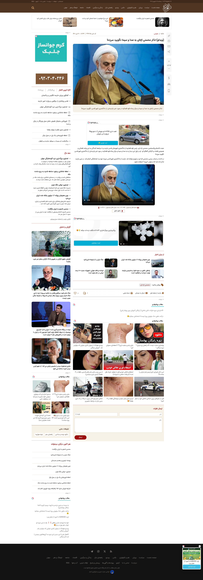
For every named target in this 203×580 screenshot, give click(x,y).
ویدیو (117, 7)
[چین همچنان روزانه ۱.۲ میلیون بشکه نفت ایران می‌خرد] (157, 263)
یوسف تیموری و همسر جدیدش (60, 460)
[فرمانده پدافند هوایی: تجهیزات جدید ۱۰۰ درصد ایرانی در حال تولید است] (111, 274)
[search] (33, 8)
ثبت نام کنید (191, 566)
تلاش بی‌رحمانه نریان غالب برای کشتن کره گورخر (49, 19)
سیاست (147, 7)
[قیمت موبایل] (169, 91)
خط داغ (67, 153)
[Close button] (200, 546)
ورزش (140, 7)
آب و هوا (74, 563)
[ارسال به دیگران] (169, 46)
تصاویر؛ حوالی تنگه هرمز (59, 185)
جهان (66, 7)
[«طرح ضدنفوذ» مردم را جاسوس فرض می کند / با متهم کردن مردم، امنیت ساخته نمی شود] (51, 351)
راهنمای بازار (109, 7)
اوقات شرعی (84, 563)
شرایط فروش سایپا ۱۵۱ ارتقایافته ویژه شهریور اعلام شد (54, 488)
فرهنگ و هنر (74, 7)
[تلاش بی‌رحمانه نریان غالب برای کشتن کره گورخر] (70, 22)
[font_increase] (168, 61)
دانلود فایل (117, 211)
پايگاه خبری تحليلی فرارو (97, 568)
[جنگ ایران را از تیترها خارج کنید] (111, 263)
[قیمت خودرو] (169, 85)
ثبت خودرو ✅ (102, 143)
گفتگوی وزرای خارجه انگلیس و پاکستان (55, 95)
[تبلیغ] (51, 79)
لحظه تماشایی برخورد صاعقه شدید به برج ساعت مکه (52, 173)
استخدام (60, 1)
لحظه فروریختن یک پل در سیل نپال (55, 135)
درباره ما (49, 1)
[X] (104, 551)
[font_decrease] (168, 68)
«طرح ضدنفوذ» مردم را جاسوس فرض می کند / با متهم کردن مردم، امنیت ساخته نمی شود (51, 367)
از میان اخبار (159, 255)
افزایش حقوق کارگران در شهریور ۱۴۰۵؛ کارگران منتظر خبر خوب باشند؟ (51, 260)
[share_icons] (168, 51)
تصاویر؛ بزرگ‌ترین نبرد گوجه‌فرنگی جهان (53, 107)
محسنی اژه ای (145, 285)
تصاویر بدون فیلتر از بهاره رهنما (57, 129)
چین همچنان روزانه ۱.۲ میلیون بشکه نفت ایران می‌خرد (135, 261)
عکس (123, 7)
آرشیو (37, 1)
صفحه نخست (155, 7)
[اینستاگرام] (98, 551)
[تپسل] (88, 123)
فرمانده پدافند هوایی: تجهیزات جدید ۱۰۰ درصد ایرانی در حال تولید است (89, 272)
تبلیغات (55, 1)
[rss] (111, 551)
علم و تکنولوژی (132, 7)
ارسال (80, 437)
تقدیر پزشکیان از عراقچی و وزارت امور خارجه (53, 101)
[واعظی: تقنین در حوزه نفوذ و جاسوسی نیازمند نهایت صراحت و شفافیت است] (157, 274)
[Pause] (121, 244)
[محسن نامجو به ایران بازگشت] (162, 22)
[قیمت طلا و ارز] (169, 78)
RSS (33, 1)
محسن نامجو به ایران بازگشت (145, 18)
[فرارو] (166, 7)
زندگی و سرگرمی (98, 7)
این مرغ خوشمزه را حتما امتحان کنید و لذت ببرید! (95, 19)
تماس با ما (42, 1)
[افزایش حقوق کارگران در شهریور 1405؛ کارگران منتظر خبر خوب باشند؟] (51, 244)
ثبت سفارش (96, 243)
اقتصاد (88, 7)
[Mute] (124, 244)
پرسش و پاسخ (95, 563)
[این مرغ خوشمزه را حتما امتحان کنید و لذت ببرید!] (116, 22)
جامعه (82, 7)
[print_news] (169, 41)
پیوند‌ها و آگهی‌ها (108, 563)
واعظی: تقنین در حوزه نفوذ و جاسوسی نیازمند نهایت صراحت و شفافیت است (136, 272)
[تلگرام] (92, 551)
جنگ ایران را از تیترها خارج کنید (93, 260)
